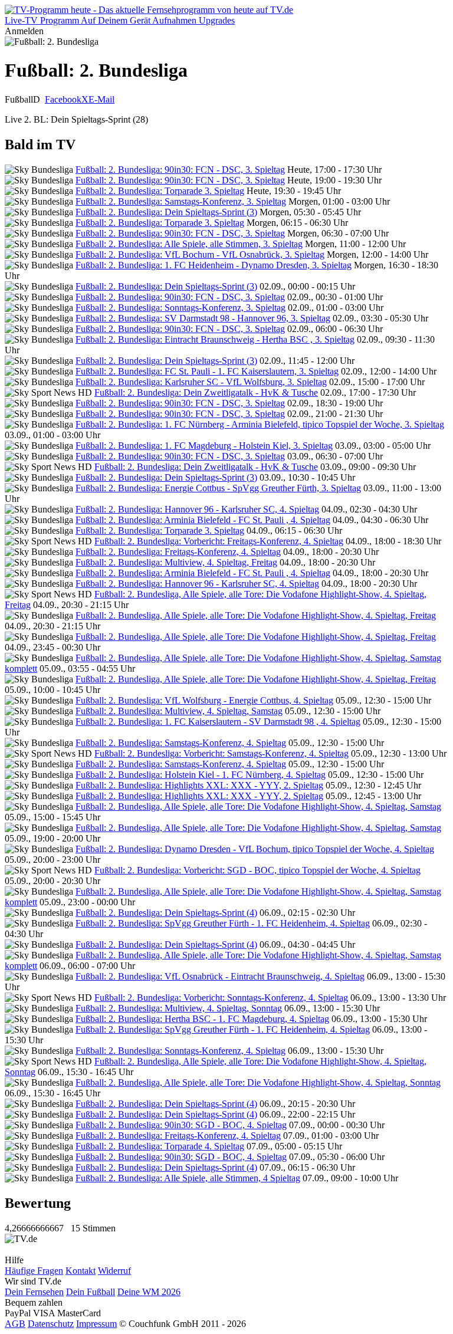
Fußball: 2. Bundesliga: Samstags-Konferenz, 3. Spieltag (181, 201)
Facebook (63, 99)
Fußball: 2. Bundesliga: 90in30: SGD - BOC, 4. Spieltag (181, 1125)
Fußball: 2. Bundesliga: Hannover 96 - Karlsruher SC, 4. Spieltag (197, 509)
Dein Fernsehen (34, 1292)
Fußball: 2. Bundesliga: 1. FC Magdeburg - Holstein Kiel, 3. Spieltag (204, 446)
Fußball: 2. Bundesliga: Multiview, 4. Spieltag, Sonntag (179, 1008)
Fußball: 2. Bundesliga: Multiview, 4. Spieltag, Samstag (179, 711)
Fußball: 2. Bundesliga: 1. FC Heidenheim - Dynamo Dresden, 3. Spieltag (214, 265)
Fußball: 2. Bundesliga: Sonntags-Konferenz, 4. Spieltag (180, 1051)
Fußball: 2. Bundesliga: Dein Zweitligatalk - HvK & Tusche (206, 392)
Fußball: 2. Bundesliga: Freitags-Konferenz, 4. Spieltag (178, 552)
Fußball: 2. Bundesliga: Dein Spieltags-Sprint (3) (166, 212)
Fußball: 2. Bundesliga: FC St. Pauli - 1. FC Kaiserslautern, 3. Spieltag (207, 371)
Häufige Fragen (34, 1271)
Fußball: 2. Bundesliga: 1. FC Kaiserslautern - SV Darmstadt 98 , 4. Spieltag (218, 722)
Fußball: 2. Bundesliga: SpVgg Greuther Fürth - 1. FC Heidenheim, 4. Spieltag (223, 923)
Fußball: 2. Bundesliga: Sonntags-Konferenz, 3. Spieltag (180, 308)
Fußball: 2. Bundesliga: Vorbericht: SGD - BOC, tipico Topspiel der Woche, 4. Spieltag (257, 870)
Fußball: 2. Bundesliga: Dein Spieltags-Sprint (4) (166, 913)
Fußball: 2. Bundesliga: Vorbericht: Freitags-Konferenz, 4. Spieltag (218, 541)
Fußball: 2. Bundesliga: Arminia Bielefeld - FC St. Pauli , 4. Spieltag (203, 520)
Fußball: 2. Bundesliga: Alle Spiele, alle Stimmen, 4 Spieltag (188, 1178)
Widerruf (114, 1271)
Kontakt (80, 1271)
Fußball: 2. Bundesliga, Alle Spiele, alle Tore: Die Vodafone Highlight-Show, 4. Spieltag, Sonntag (258, 1082)
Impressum (96, 1324)
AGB (15, 1324)
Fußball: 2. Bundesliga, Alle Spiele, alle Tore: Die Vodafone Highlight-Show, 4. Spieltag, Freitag (256, 615)
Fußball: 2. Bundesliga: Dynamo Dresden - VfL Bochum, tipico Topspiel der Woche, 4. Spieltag (255, 849)
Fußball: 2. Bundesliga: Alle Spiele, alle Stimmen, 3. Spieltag (189, 244)
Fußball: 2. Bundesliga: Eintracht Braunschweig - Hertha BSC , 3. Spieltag (215, 339)
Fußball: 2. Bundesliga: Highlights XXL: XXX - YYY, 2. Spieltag (199, 785)
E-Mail (101, 99)
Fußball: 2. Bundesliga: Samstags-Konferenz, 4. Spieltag (181, 743)
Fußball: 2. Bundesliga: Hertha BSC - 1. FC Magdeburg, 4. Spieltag (202, 1019)
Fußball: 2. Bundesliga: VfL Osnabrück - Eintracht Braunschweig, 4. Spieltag (220, 976)
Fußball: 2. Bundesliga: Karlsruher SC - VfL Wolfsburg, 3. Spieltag (201, 382)
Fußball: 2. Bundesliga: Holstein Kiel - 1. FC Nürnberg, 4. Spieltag (201, 775)
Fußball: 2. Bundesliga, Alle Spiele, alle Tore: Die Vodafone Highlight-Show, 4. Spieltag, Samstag (258, 806)
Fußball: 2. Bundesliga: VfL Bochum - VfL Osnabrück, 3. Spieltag (200, 254)
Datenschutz (51, 1324)
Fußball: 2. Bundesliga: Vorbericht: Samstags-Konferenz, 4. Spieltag (221, 753)
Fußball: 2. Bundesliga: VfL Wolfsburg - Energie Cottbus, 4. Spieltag (204, 700)
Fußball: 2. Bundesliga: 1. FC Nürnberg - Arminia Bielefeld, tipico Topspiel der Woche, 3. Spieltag (260, 424)
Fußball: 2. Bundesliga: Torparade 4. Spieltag (160, 1146)
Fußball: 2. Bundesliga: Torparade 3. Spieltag (160, 191)
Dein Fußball (90, 1292)
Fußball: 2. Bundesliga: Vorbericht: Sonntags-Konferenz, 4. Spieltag (221, 998)
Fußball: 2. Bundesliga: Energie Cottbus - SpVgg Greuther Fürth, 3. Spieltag (218, 488)
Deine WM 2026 (148, 1292)
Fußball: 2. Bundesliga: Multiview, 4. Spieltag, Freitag (176, 562)
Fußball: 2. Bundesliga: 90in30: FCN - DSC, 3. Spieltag (180, 170)
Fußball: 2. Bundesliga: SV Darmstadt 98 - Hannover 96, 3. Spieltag (203, 318)
